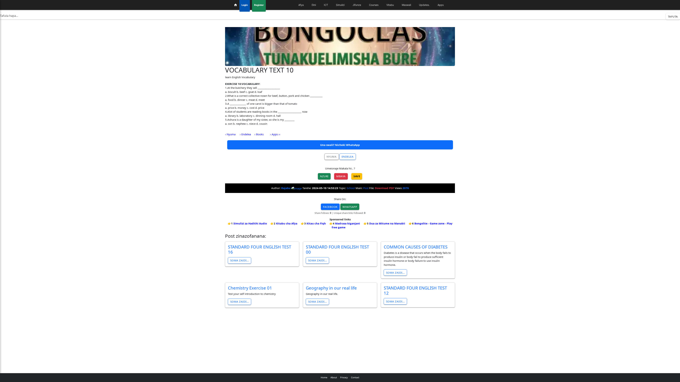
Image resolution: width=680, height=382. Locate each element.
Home (324, 377)
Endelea (348, 156)
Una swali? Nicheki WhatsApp (340, 145)
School (351, 188)
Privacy (344, 377)
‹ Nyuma (230, 134)
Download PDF (384, 188)
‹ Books (259, 134)
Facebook (330, 207)
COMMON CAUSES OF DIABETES (415, 247)
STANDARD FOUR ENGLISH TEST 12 (415, 290)
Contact (355, 377)
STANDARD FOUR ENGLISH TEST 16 (259, 249)
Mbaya (341, 176)
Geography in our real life (331, 288)
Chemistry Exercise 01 (250, 288)
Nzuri (324, 176)
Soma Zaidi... (239, 260)
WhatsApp (349, 207)
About (333, 377)
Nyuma (332, 156)
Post (366, 188)
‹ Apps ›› (275, 134)
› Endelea (245, 134)
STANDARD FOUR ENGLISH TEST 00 (337, 249)
